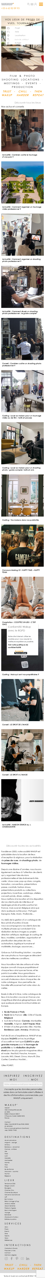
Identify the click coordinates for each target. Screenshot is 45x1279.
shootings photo (30, 860)
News (6, 1238)
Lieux (6, 1227)
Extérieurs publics (10, 1219)
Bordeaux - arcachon (12, 1147)
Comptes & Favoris (11, 1248)
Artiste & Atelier (10, 1203)
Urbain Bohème (10, 1206)
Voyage (7, 1212)
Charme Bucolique (11, 1192)
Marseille (8, 1023)
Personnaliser (20, 653)
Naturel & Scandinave (12, 1195)
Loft (6, 1197)
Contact (8, 1253)
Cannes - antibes (11, 1149)
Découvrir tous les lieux (28, 102)
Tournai (7, 1174)
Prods (6, 1229)
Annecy (24, 1029)
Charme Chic (9, 1190)
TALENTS (13, 1038)
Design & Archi (10, 1186)
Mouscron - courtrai (11, 1171)
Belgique (8, 1018)
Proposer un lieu (10, 1250)
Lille (25, 1015)
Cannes (26, 1020)
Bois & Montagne (10, 1210)
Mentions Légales (11, 1255)
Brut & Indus (9, 1199)
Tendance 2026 (10, 1183)
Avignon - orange (11, 1142)
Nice (38, 1023)
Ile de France (10, 1012)
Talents (7, 1236)
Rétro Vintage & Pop (12, 1201)
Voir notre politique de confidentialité (18, 646)
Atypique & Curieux (11, 1217)
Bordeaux (9, 1029)
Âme (6, 1233)
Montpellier (8, 1160)
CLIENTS (28, 1041)
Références (8, 1240)
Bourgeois (8, 1188)
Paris (22, 1012)
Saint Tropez (29, 1023)
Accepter (19, 651)
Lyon (17, 1029)
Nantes (7, 1162)
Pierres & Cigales (10, 1208)
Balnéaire (8, 1215)
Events (7, 1231)
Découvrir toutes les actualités (23, 845)
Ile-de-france (9, 1169)
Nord (6, 1015)
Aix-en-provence (10, 1140)
